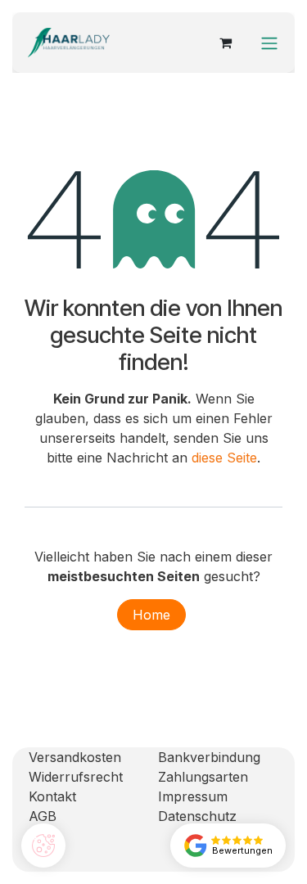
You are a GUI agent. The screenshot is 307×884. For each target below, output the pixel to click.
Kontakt (52, 796)
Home (151, 615)
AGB (42, 816)
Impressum (193, 796)
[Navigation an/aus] (269, 42)
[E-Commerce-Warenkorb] (225, 43)
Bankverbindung (209, 757)
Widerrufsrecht (76, 777)
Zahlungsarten (203, 777)
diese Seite (224, 457)
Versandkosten (75, 757)
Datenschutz (197, 816)
